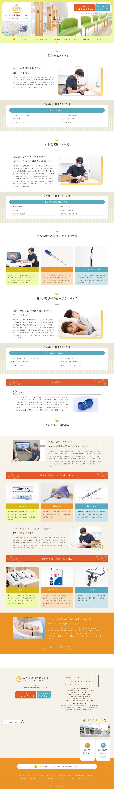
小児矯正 (32, 778)
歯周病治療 (79, 775)
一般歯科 (60, 775)
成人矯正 (41, 778)
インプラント (62, 778)
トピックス (90, 778)
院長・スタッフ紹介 (47, 775)
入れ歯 (72, 778)
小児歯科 (23, 778)
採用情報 (80, 778)
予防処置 (89, 775)
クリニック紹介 (32, 775)
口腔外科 (69, 775)
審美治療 (51, 778)
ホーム (22, 775)
